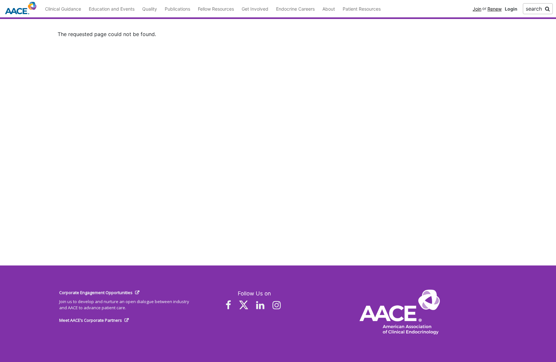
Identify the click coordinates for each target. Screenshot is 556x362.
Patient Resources (362, 9)
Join (477, 9)
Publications (177, 9)
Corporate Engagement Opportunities (96, 292)
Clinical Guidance (63, 9)
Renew (494, 9)
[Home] (20, 8)
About (328, 9)
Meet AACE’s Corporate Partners (90, 320)
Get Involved (255, 9)
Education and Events (111, 9)
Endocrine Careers (295, 9)
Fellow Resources (216, 9)
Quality (149, 9)
